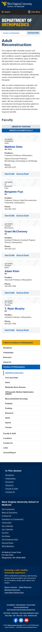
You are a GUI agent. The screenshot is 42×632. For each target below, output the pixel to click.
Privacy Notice (31, 605)
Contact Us (8, 443)
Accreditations (11, 605)
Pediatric (9, 404)
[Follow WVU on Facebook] (15, 620)
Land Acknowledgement (21, 607)
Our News (6, 536)
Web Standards (21, 605)
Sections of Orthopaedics (11, 33)
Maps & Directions (9, 512)
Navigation (33, 33)
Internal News (7, 543)
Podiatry (8, 408)
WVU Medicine (8, 546)
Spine (7, 418)
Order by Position (21, 127)
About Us (7, 362)
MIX (14, 615)
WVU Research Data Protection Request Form (21, 609)
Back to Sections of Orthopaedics (18, 343)
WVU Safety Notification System (29, 613)
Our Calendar (7, 526)
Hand (7, 382)
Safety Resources (25, 587)
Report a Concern (10, 587)
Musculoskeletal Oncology (16, 399)
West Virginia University (15, 625)
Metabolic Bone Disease (15, 387)
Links (5, 448)
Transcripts (6, 523)
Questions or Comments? (13, 519)
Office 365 (19, 615)
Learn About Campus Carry (14, 592)
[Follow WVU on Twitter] (21, 620)
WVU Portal (7, 613)
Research (7, 357)
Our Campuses (8, 509)
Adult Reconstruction (14, 373)
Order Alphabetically (21, 130)
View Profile (10, 174)
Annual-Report (9, 453)
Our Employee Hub (10, 539)
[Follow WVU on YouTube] (26, 620)
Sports (8, 423)
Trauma (8, 427)
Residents (7, 348)
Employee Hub (32, 615)
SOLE (25, 615)
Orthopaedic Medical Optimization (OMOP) (19, 393)
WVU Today (8, 615)
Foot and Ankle (11, 378)
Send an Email (22, 174)
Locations (7, 438)
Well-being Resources (12, 590)
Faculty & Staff (9, 433)
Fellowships (8, 353)
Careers (5, 533)
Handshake (14, 613)
